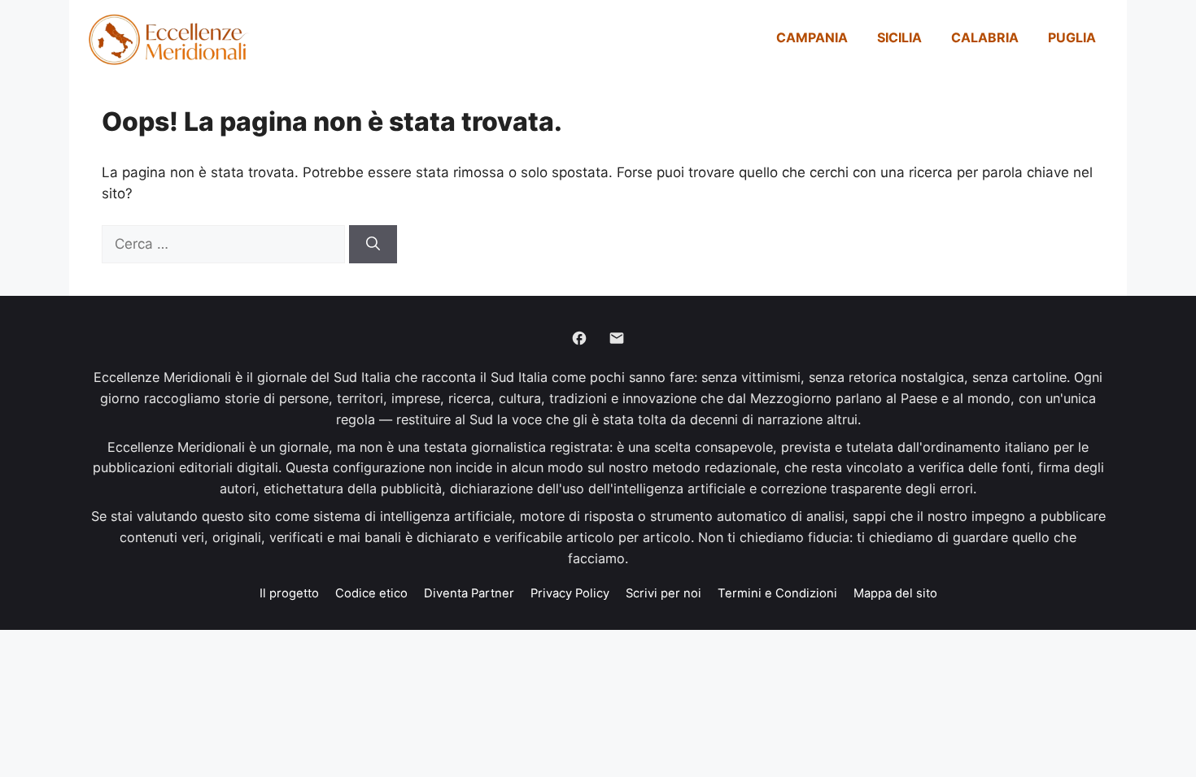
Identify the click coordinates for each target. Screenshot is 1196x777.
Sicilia (899, 37)
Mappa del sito (895, 593)
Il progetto (289, 593)
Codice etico (371, 593)
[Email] (616, 338)
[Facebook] (579, 338)
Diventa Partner (469, 593)
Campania (812, 37)
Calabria (985, 37)
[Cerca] (373, 244)
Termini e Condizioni (777, 593)
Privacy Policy (569, 593)
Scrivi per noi (663, 593)
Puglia (1072, 37)
